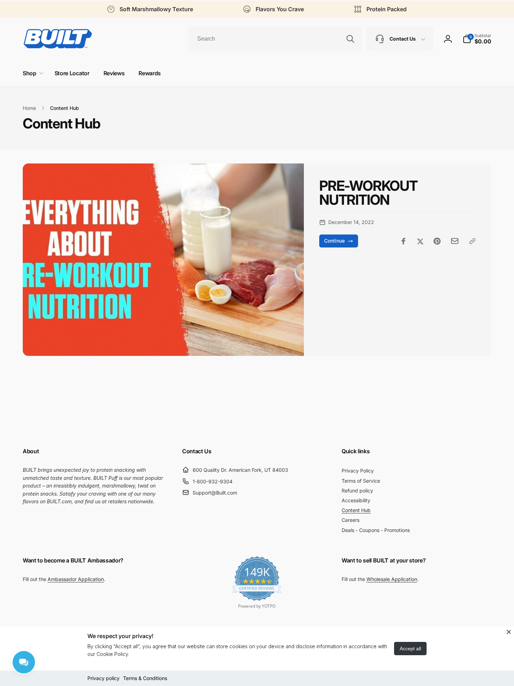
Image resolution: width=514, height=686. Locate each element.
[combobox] (275, 39)
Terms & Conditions (145, 678)
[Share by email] (454, 241)
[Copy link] (472, 241)
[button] (477, 39)
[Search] (350, 39)
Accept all (410, 648)
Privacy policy (103, 678)
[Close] (509, 631)
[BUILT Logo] (58, 38)
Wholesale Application (391, 579)
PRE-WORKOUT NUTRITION (368, 193)
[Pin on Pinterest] (437, 241)
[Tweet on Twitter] (420, 241)
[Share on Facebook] (403, 241)
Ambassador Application (76, 579)
